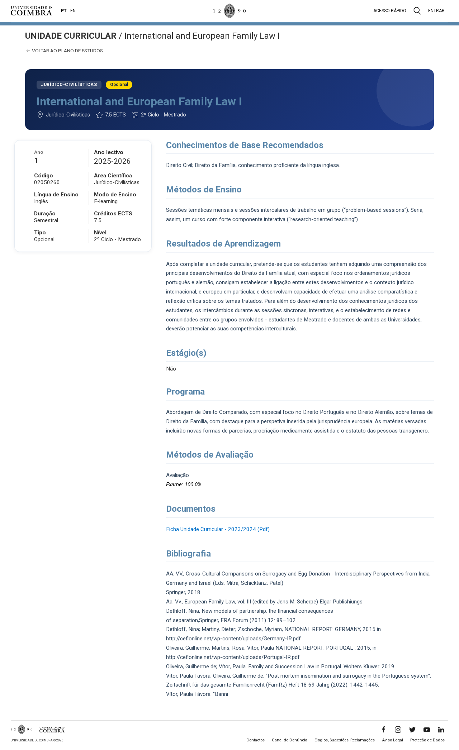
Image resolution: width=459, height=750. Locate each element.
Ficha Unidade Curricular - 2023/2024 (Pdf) (218, 529)
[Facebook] (384, 729)
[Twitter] (412, 729)
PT (64, 10)
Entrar (436, 11)
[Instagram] (398, 729)
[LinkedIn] (441, 729)
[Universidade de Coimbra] (31, 10)
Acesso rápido (389, 11)
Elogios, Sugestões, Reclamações (344, 740)
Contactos (255, 740)
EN (73, 10)
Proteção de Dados (427, 740)
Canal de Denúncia (289, 740)
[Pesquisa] (417, 11)
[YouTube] (427, 729)
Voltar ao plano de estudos (67, 50)
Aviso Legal (392, 740)
